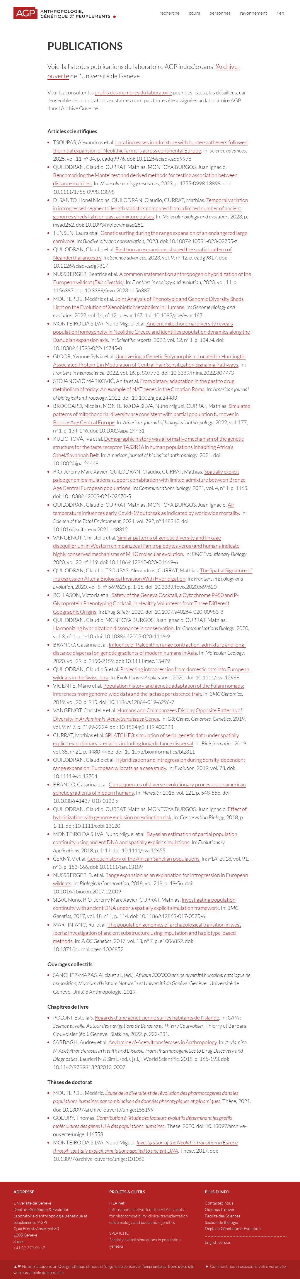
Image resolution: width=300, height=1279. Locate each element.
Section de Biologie (221, 1222)
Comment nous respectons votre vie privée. (248, 1266)
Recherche (170, 13)
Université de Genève (32, 1202)
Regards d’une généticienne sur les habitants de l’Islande (157, 1017)
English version (218, 1242)
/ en (280, 13)
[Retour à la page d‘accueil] (64, 13)
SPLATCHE (119, 1233)
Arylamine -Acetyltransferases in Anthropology (162, 1042)
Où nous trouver (220, 1209)
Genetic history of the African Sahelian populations (143, 858)
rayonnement (253, 13)
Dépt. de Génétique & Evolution (41, 1209)
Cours (194, 13)
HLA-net (117, 1202)
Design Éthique (71, 1266)
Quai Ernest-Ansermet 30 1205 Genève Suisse (36, 1235)
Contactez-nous (219, 1202)
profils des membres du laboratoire (133, 92)
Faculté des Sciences (222, 1215)
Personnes (220, 13)
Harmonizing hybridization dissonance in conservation (113, 628)
